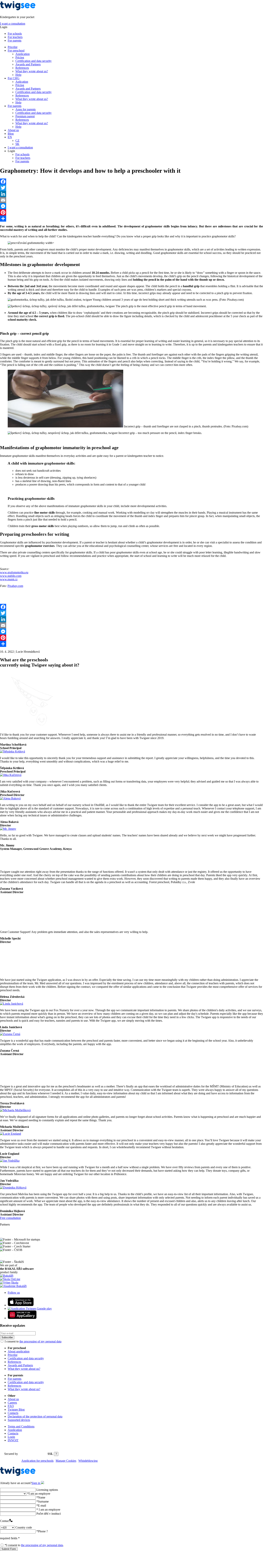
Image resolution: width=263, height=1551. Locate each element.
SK (17, 144)
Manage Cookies (66, 1460)
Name (40, 1497)
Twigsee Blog (16, 1409)
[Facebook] (131, 182)
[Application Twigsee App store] (21, 1305)
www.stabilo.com (10, 575)
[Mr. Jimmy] (8, 828)
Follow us (14, 1292)
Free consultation (10, 1218)
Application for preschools (37, 1460)
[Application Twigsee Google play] (30, 1308)
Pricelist (12, 47)
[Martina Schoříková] (29, 728)
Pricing (19, 57)
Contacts (13, 1413)
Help (18, 74)
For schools (15, 33)
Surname (42, 1501)
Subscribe (7, 1337)
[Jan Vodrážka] (9, 1160)
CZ (17, 140)
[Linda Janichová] (11, 1003)
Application (22, 54)
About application (18, 1351)
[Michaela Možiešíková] (15, 1110)
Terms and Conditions (21, 1426)
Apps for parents (25, 109)
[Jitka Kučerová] (10, 775)
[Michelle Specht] (16, 925)
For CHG (13, 78)
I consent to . (34, 1545)
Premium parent (25, 116)
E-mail (41, 1505)
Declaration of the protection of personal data (35, 1416)
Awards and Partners (28, 64)
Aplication (21, 81)
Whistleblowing (88, 1460)
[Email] (131, 200)
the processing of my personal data (40, 1341)
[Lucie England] (10, 1133)
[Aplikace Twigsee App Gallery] (22, 1318)
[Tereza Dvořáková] (16, 1079)
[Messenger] (131, 206)
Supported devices (19, 1420)
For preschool (16, 50)
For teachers (15, 37)
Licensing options (47, 1489)
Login (11, 1436)
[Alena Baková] (10, 798)
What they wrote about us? (31, 71)
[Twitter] (131, 188)
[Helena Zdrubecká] (7, 973)
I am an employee (38, 1493)
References (22, 67)
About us (13, 130)
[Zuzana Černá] (10, 1034)
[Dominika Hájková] (13, 1187)
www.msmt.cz (9, 579)
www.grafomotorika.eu (14, 572)
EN (10, 137)
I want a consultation (12, 23)
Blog (11, 133)
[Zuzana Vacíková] (9, 865)
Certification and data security (33, 61)
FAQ (11, 1406)
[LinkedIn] (131, 194)
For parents (14, 40)
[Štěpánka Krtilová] (12, 751)
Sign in (36, 1483)
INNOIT (13, 1440)
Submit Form (9, 1549)
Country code (23, 1527)
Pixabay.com (15, 585)
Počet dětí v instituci (48, 1513)
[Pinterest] (131, 212)
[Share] (131, 218)
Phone (42, 1531)
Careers (12, 1402)
